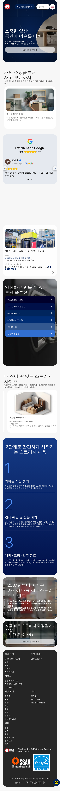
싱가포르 (8, 741)
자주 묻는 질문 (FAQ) (13, 684)
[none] (43, 7)
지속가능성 (9, 672)
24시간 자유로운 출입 (16, 306)
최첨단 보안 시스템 (15, 300)
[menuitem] (43, 7)
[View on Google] (8, 162)
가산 (7, 706)
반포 (7, 699)
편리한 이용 (12, 327)
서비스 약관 (36, 699)
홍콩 (7, 728)
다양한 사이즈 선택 (15, 320)
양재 (7, 709)
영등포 (7, 716)
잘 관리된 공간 (13, 333)
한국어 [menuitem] (41, 6)
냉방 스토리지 (36, 659)
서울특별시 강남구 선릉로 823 (17, 258)
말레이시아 (9, 737)
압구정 (7, 696)
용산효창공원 (10, 719)
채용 (7, 665)
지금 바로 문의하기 (25, 7)
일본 (7, 731)
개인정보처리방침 (38, 702)
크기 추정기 (10, 687)
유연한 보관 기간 (14, 313)
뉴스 (7, 662)
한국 (7, 734)
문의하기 (8, 668)
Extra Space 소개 (12, 659)
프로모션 (34, 696)
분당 (7, 702)
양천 (7, 712)
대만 (7, 744)
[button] (25, 55)
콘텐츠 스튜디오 (11, 681)
